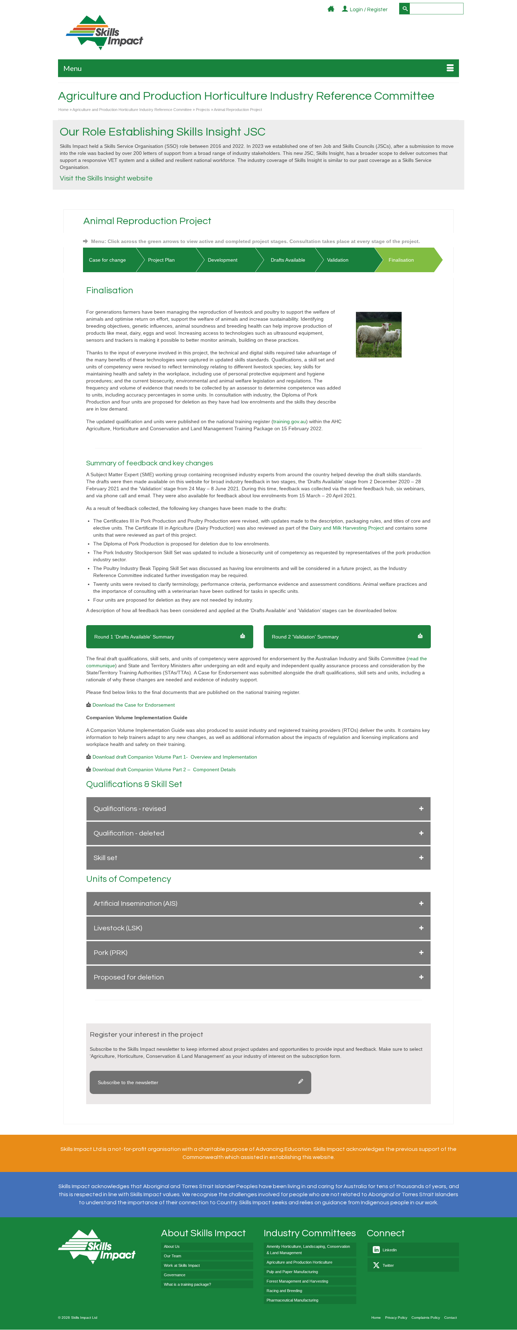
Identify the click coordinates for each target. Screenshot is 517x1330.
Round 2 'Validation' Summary (305, 637)
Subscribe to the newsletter (128, 1082)
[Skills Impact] (104, 32)
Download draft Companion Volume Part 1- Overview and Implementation (174, 757)
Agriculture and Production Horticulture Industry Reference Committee (246, 96)
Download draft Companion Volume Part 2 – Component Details (164, 769)
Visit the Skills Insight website (106, 178)
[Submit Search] (404, 8)
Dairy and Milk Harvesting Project (347, 528)
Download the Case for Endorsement (133, 705)
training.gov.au (289, 421)
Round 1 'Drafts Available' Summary (134, 637)
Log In (391, 10)
